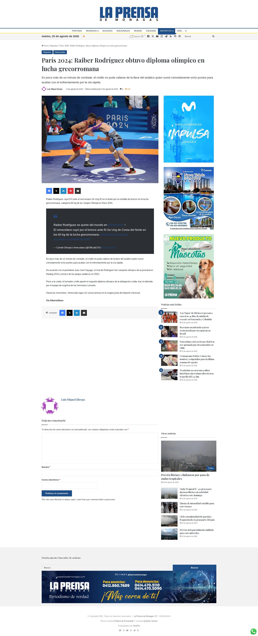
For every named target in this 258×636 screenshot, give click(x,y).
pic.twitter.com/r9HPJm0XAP (72, 239)
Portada (77, 31)
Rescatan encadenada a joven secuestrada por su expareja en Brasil (195, 330)
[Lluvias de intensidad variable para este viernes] (169, 507)
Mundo (138, 31)
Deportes (165, 31)
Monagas (91, 31)
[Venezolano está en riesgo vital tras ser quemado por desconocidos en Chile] (169, 346)
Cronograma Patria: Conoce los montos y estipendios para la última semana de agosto (197, 359)
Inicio (46, 46)
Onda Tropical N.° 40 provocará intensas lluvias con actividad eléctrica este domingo (195, 492)
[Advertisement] (100, 358)
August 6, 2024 (108, 247)
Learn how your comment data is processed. (96, 499)
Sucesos (107, 31)
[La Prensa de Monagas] (129, 14)
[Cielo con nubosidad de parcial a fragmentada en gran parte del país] (169, 520)
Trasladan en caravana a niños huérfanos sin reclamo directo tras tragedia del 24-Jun (197, 373)
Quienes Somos (151, 621)
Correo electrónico (51, 480)
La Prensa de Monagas (144, 616)
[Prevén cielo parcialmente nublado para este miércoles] (169, 534)
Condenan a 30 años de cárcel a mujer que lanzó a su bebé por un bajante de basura (124, 36)
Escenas (151, 31)
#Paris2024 (107, 234)
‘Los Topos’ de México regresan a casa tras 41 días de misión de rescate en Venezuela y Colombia (196, 316)
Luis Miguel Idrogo (54, 89)
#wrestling (121, 234)
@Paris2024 (116, 224)
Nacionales (123, 31)
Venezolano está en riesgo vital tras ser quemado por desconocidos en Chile (197, 344)
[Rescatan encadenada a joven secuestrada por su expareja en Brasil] (169, 331)
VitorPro (136, 626)
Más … (180, 31)
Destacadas (60, 52)
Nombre (46, 467)
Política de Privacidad (123, 621)
